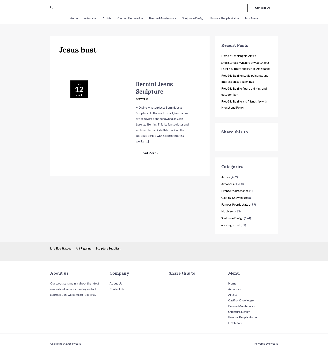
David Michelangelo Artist (238, 55)
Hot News (252, 18)
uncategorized (230, 225)
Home (74, 18)
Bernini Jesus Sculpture (154, 87)
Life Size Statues (61, 248)
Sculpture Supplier (108, 248)
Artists (106, 18)
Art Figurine (84, 248)
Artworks (90, 18)
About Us (116, 283)
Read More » (149, 152)
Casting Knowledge (130, 18)
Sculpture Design (193, 18)
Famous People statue (224, 18)
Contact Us (117, 289)
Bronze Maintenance (162, 18)
